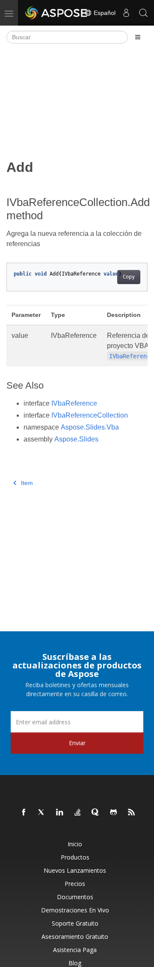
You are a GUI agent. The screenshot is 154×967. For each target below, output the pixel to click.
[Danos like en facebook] (24, 812)
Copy (129, 277)
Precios (75, 884)
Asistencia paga (75, 950)
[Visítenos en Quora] (95, 812)
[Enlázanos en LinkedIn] (59, 812)
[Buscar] (143, 13)
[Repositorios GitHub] (113, 812)
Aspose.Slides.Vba (90, 427)
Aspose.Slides (76, 439)
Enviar (77, 743)
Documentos (75, 897)
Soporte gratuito (75, 923)
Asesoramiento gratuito (74, 936)
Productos (75, 857)
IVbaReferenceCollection (89, 415)
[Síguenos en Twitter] (41, 812)
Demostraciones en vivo (75, 910)
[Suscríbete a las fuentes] (131, 812)
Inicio (75, 844)
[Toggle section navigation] (138, 37)
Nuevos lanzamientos (75, 870)
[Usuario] (126, 13)
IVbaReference (74, 403)
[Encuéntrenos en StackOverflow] (77, 812)
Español (104, 12)
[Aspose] (56, 13)
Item (27, 482)
